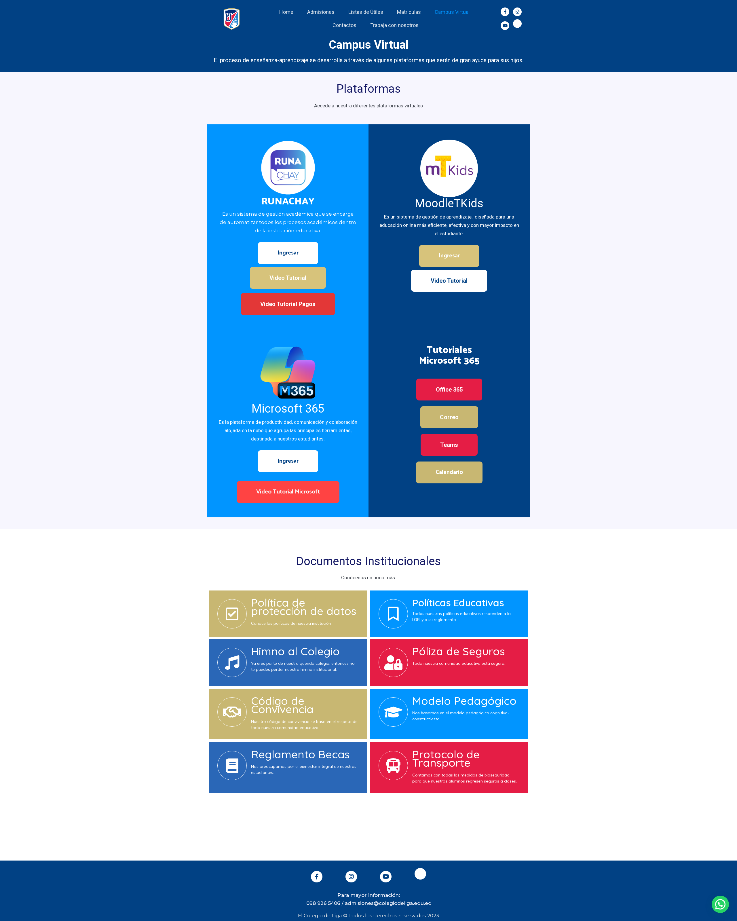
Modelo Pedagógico (464, 701)
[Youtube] (505, 25)
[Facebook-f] (505, 11)
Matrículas (409, 12)
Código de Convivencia (282, 705)
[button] (288, 253)
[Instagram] (517, 11)
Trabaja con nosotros (394, 25)
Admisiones (321, 12)
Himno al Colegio (295, 651)
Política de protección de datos (303, 607)
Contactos (344, 25)
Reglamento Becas (300, 754)
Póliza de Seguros (458, 651)
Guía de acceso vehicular (306, 799)
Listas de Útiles (365, 12)
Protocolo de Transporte (446, 758)
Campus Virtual (452, 12)
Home (286, 12)
